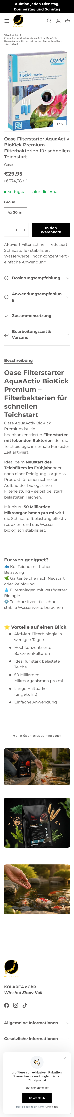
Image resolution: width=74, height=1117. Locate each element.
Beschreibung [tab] (18, 360)
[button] (67, 20)
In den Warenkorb (51, 230)
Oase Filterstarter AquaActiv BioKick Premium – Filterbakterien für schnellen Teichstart (32, 41)
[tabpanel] (37, 537)
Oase (8, 165)
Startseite (11, 35)
